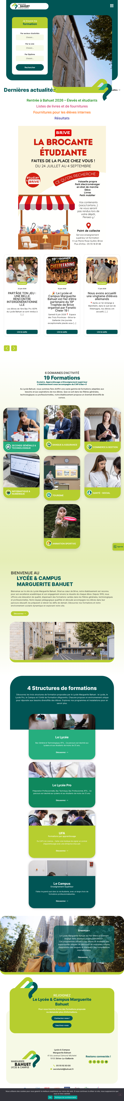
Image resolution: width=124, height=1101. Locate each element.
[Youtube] (106, 1062)
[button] (112, 5)
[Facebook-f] (90, 1062)
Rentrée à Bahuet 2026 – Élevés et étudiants (62, 100)
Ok (50, 1097)
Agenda (120, 547)
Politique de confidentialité (65, 1097)
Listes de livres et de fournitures (62, 106)
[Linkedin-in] (98, 1062)
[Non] (120, 1094)
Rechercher (30, 67)
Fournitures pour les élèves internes (62, 112)
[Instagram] (94, 1062)
